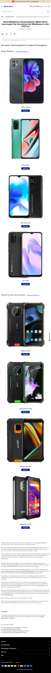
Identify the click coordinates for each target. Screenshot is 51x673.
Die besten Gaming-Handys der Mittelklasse (13, 630)
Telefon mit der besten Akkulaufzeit (26, 571)
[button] (36, 6)
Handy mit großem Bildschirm (8, 571)
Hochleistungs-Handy (25, 569)
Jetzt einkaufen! (35, 1)
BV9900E (19, 585)
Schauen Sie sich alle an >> (22, 51)
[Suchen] (48, 11)
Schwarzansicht (33, 547)
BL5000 (8, 593)
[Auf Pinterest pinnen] (14, 34)
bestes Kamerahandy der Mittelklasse (12, 627)
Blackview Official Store (26, 669)
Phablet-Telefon (37, 563)
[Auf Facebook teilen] (6, 34)
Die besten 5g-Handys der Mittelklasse (12, 632)
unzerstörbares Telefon (12, 565)
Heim (2, 16)
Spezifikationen (42, 585)
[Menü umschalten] (2, 6)
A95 (17, 587)
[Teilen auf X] (10, 34)
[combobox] (25, 11)
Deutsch (18, 662)
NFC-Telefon (16, 563)
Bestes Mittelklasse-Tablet (9, 629)
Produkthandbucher (10, 16)
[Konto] (46, 6)
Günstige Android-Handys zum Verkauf (11, 38)
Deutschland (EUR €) (8, 662)
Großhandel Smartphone (28, 572)
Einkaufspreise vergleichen (7, 616)
